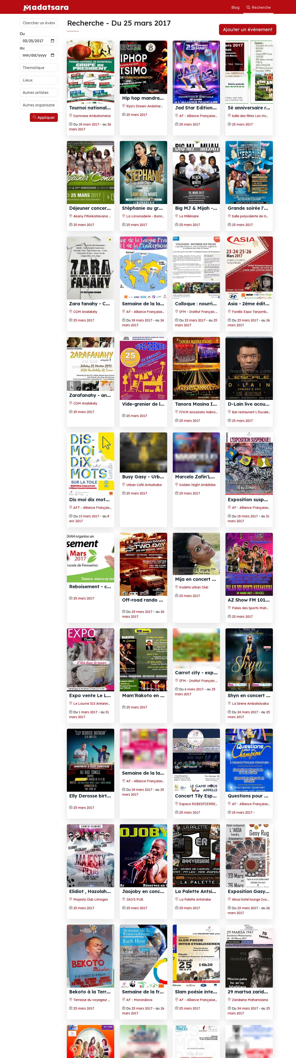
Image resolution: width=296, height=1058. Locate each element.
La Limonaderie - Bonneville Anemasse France (162, 216)
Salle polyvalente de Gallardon (255, 216)
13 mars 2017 (89, 516)
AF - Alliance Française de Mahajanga (155, 312)
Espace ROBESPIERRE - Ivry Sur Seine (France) (216, 804)
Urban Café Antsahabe (143, 508)
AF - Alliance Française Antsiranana (206, 116)
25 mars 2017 (136, 115)
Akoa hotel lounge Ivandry (252, 904)
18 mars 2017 (89, 124)
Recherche (261, 7)
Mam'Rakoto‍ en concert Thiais (157, 695)
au (22, 48)
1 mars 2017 (88, 712)
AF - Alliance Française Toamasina (258, 508)
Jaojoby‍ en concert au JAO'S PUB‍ (161, 896)
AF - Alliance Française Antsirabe (257, 804)
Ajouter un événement (247, 29)
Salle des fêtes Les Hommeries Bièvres (261, 116)
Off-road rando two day (150, 600)
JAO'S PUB (134, 904)
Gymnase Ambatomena (91, 116)
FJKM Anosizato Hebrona (198, 412)
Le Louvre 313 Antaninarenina (96, 703)
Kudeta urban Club (193, 587)
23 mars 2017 (195, 320)
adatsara (50, 7)
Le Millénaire (188, 216)
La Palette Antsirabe (194, 904)
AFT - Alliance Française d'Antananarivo (104, 508)
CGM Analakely (84, 312)
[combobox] (39, 67)
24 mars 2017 (247, 712)
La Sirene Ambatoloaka (250, 703)
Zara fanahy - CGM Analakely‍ (103, 303)
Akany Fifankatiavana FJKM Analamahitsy (106, 216)
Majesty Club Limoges (90, 904)
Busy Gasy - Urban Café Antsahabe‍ (163, 499)
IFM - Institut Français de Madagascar (209, 312)
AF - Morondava (138, 1005)
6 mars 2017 (194, 712)
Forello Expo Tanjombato (251, 312)
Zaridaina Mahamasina (249, 1005)
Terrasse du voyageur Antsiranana (99, 1005)
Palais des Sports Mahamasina (255, 608)
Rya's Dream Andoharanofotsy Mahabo (157, 106)
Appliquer (46, 117)
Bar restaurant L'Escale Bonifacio (257, 412)
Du (22, 33)
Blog (235, 7)
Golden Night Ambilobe (197, 508)
